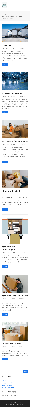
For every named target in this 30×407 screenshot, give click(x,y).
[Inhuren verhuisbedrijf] (15, 178)
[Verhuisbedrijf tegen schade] (15, 129)
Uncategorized (20, 48)
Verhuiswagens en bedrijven (15, 296)
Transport (6, 45)
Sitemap (10, 402)
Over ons (12, 404)
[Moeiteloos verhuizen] (15, 331)
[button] (27, 5)
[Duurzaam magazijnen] (15, 81)
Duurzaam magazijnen (12, 93)
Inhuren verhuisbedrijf (12, 191)
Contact (22, 404)
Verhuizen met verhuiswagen (9, 387)
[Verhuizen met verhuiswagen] (15, 230)
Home (3, 18)
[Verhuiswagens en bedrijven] (15, 283)
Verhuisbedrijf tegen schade (15, 141)
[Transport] (15, 33)
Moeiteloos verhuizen (12, 344)
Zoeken (25, 371)
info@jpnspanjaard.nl (17, 402)
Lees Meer (5, 64)
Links (17, 404)
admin (12, 48)
